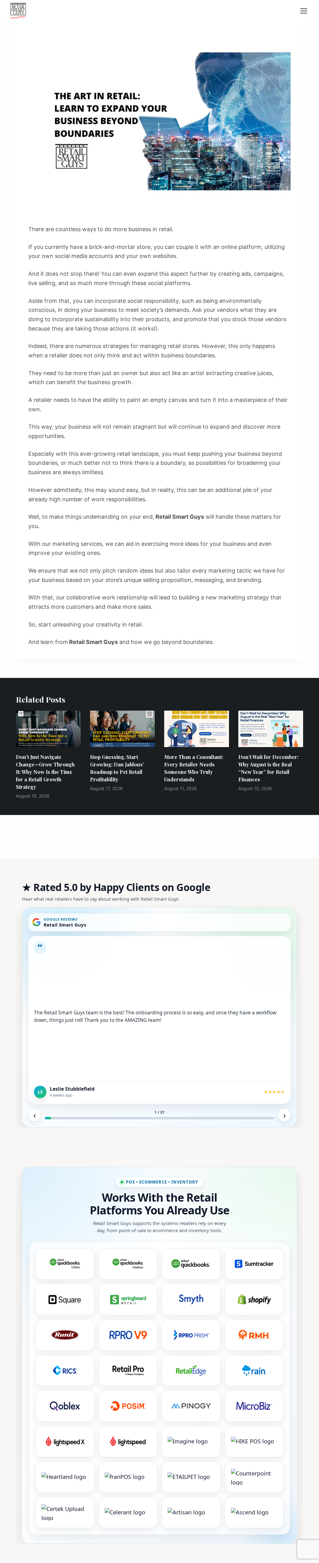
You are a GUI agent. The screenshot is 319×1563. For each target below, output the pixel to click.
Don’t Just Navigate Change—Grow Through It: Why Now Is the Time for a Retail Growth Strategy (45, 772)
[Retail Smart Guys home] (18, 11)
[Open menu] (305, 11)
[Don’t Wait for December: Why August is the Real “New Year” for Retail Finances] (270, 729)
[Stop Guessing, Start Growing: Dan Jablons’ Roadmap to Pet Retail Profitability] (122, 729)
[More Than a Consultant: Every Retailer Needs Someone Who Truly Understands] (196, 729)
